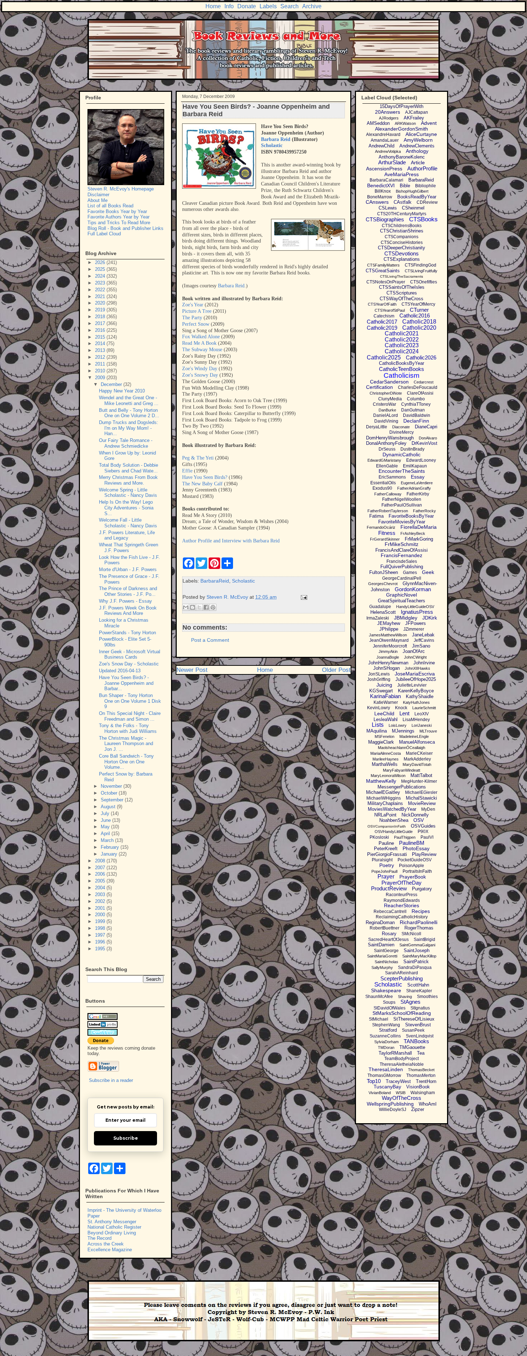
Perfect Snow (195, 324)
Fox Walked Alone (201, 336)
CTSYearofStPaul (390, 310)
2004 (100, 887)
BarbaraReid (214, 581)
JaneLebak (423, 634)
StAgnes (410, 1002)
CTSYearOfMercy (418, 304)
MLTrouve (428, 731)
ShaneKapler (419, 990)
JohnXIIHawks (417, 668)
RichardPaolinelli (418, 922)
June (106, 820)
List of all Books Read (110, 205)
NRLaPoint (385, 815)
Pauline (386, 843)
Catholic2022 (402, 339)
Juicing (384, 685)
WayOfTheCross (401, 1098)
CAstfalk (403, 202)
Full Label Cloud (104, 233)
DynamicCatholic (402, 454)
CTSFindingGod (420, 265)
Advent (429, 123)
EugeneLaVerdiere (417, 483)
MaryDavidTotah (417, 764)
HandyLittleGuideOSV (415, 606)
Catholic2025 (384, 357)
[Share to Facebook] (206, 607)
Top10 (374, 1081)
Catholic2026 (421, 357)
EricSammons (392, 477)
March (108, 840)
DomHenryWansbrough (390, 438)
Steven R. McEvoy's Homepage (120, 189)
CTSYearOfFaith (382, 304)
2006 (100, 874)
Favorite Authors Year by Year (118, 217)
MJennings (403, 731)
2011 (100, 364)
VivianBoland (380, 1093)
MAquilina (376, 731)
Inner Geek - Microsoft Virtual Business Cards (129, 654)
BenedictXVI (381, 185)
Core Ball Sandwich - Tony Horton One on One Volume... (126, 761)
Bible (405, 185)
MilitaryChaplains (385, 803)
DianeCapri (426, 426)
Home (213, 6)
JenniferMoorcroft (390, 646)
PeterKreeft (386, 848)
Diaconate (401, 427)
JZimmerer (413, 629)
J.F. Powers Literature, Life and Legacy (127, 535)
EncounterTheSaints (402, 471)
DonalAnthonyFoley (386, 443)
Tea (420, 1053)
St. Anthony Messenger (111, 1221)
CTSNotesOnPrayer (385, 281)
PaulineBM (411, 843)
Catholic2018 (419, 322)
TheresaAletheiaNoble (402, 1064)
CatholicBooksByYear (401, 363)
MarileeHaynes (385, 759)
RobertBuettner (384, 928)
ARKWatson (405, 123)
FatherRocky (424, 511)
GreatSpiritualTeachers (401, 600)
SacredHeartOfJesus (388, 939)
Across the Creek (105, 1244)
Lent (404, 713)
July (106, 813)
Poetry (386, 865)
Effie (187, 471)
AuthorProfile (422, 168)
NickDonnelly (415, 815)
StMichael (378, 1019)
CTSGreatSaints (383, 270)
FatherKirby (418, 493)
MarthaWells (385, 764)
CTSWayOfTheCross (401, 298)
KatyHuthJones (416, 702)
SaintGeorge (386, 950)
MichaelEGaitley (383, 792)
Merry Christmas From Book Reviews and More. (128, 480)
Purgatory (422, 888)
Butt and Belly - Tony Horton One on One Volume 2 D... (129, 413)
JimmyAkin (388, 651)
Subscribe (125, 1138)
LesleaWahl (386, 719)
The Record (99, 1238)
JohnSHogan (386, 668)
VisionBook (418, 1086)
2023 (100, 283)
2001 (100, 908)
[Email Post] (302, 597)
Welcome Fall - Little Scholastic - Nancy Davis (128, 522)
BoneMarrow (379, 196)
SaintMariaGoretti (382, 956)
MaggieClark (381, 742)
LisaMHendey (416, 719)
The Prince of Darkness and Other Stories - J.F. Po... (128, 591)
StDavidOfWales (389, 1008)
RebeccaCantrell (390, 911)
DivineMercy (401, 432)
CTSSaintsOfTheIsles (401, 287)
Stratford (388, 1030)
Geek (428, 572)
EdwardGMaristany (384, 460)
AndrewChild (381, 146)
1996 (100, 942)
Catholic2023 (402, 345)
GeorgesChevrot (383, 584)
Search (289, 6)
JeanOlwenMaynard (389, 640)
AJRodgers (389, 118)
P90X (423, 831)
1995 (100, 948)
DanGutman (413, 410)
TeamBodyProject (401, 1058)
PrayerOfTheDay (401, 883)
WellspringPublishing (390, 1104)
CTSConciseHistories (402, 242)
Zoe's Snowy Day (200, 375)
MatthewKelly (381, 781)
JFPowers (415, 623)
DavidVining (386, 421)
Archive (312, 6)
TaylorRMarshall (395, 1053)
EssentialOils (383, 482)
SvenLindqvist (419, 1036)
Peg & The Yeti (198, 458)
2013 (100, 350)
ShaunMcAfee (379, 996)
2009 (100, 377)
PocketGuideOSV (415, 859)
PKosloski (379, 837)
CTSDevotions (401, 253)
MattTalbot (421, 775)
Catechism (384, 316)
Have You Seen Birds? (204, 477)
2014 (100, 343)
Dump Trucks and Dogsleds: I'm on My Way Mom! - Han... (128, 428)
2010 (100, 370)
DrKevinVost (424, 443)
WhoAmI (428, 1104)
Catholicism (401, 375)
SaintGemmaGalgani (417, 945)
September (113, 799)
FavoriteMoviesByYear (401, 521)
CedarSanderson (389, 382)
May (106, 826)
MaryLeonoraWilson (388, 775)
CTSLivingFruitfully (421, 271)
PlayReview (424, 854)
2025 (100, 269)
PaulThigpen (405, 837)
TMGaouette (412, 1047)
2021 (100, 296)
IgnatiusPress (417, 612)
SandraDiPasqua (415, 967)
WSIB (400, 1093)
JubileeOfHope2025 (415, 679)
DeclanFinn (416, 421)
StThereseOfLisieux (414, 1019)
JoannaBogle (387, 657)
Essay (417, 477)
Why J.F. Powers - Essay (125, 601)
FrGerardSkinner (385, 539)
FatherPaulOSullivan (401, 505)
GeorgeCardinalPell (401, 578)
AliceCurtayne (421, 134)
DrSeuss (387, 449)
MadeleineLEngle (414, 736)
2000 (100, 914)
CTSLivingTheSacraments (401, 276)
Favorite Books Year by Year (117, 211)
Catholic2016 (414, 315)
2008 (100, 860)
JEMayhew (388, 623)
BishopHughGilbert (412, 191)
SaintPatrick (416, 961)
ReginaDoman (380, 922)
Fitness (386, 533)
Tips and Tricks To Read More (118, 222)
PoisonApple (411, 865)
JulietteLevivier (412, 685)
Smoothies (427, 996)
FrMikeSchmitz (401, 544)
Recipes (421, 911)
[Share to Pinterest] (213, 607)
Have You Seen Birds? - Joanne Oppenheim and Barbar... (126, 683)
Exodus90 (382, 488)
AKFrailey (414, 118)
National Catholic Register (114, 1227)
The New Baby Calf (202, 483)
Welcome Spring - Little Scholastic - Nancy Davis (128, 492)
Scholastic (243, 581)
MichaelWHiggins (383, 798)
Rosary (389, 933)
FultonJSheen (383, 572)
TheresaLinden (386, 1069)
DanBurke (387, 410)
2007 (100, 867)
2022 (100, 289)
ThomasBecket (421, 1070)
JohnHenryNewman (388, 662)
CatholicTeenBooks (401, 369)
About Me (97, 200)
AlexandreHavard (383, 134)
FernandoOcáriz (381, 527)
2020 (100, 303)
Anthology (417, 151)
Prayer (386, 877)
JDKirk (429, 618)
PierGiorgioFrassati (387, 854)
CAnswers (377, 202)
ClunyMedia (390, 398)
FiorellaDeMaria (418, 527)
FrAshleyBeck (412, 533)
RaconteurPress (401, 894)
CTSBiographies (385, 219)
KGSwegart (381, 690)
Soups (389, 1002)
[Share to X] (199, 607)
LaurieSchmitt (424, 708)
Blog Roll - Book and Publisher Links (125, 228)
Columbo (416, 398)
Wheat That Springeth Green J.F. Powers (128, 547)
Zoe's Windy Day (199, 368)
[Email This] (185, 607)
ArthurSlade (392, 162)
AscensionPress (384, 168)
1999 (100, 921)
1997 (100, 935)
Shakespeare (386, 990)
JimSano (421, 646)
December (112, 384)
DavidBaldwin (416, 415)
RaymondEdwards (402, 900)
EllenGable (387, 466)
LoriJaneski (422, 725)
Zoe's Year (192, 304)
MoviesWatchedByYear (392, 809)
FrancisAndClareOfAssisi (401, 550)
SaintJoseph (416, 950)
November (112, 786)
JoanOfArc (414, 651)
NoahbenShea (393, 820)
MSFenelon (384, 736)
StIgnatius (420, 1008)
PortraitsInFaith (417, 871)
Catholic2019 (382, 328)
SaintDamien (381, 944)
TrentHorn (426, 1081)
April (106, 833)
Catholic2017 (382, 322)
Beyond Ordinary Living (111, 1232)
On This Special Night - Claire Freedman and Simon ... (130, 716)
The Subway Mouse (202, 349)
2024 (100, 276)
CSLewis (388, 208)
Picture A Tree (197, 311)
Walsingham (422, 1092)
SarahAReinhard (401, 972)
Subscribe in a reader (111, 1080)
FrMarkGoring (419, 539)
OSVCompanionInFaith (386, 826)
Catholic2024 (402, 351)
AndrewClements (417, 146)
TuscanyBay (387, 1086)
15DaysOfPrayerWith (401, 106)
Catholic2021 (402, 333)
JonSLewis (379, 674)
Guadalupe (380, 606)
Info (229, 6)
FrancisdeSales (401, 561)
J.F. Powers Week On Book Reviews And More (128, 610)
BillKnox (383, 191)
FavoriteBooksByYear (411, 516)
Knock (401, 707)
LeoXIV (421, 713)
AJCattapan (416, 112)
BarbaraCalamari (386, 180)
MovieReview (422, 803)
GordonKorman (413, 589)
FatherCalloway (388, 494)
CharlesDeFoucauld (417, 387)
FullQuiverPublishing (401, 566)
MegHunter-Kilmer (419, 781)
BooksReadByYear (416, 196)
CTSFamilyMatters (383, 265)
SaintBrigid (424, 939)
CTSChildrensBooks (402, 225)
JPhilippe (388, 629)
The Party (192, 317)
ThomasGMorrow (384, 1075)
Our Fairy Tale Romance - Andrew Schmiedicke (125, 443)
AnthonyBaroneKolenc (402, 157)
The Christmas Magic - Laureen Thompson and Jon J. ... (126, 743)
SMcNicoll (411, 933)
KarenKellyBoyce (416, 690)
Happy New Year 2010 (122, 391)
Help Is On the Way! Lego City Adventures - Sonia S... (126, 507)
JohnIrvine (424, 662)
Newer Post (192, 670)
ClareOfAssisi (420, 393)
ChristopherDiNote (386, 393)
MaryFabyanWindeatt (401, 770)
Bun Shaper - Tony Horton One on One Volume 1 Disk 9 (130, 701)
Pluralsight (382, 859)
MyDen (428, 809)
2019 (100, 309)
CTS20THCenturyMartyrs (401, 213)
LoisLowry (398, 725)
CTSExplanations (402, 259)
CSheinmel (413, 208)
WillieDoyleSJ (392, 1109)
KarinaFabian (385, 696)
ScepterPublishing (401, 978)
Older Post (336, 670)
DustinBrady (412, 449)
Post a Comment (210, 640)
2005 (100, 881)
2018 (100, 316)
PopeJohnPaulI (384, 871)
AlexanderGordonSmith (401, 129)
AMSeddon (378, 123)
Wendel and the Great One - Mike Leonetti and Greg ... (128, 400)
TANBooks (416, 1041)
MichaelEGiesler (421, 792)
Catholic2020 (419, 328)
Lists (378, 725)
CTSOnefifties (423, 281)
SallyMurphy (382, 967)
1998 (100, 928)
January (110, 854)
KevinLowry (378, 707)
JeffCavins (424, 640)
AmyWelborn (418, 140)
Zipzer (417, 1109)
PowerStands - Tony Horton (127, 632)
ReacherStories (401, 905)
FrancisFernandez (401, 555)
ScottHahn (418, 985)
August (109, 806)
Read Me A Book (199, 343)
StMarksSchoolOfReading (401, 1013)
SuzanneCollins (385, 1036)
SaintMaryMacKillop (419, 956)
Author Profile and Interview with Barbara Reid (231, 540)
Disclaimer (98, 194)
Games (410, 572)
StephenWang (386, 1024)
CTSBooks (423, 219)
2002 (100, 901)
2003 (100, 894)
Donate (246, 6)
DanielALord (385, 415)
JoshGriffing (378, 679)
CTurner (419, 310)
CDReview (427, 202)
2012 (100, 357)
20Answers (387, 112)
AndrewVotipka (388, 151)
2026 (100, 262)
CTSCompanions (401, 236)
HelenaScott (383, 612)
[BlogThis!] (192, 607)
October (110, 793)
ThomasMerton (421, 1075)
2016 (100, 330)
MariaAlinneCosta (385, 753)
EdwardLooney (421, 460)
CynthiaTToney (416, 404)
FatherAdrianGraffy (414, 488)
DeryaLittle (376, 426)
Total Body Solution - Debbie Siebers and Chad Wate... (128, 468)
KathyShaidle (419, 696)
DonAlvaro (428, 438)
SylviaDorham (386, 1042)
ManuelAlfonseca (417, 742)
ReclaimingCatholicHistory (402, 916)
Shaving (405, 996)
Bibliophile (425, 185)
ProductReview (389, 888)
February (110, 847)
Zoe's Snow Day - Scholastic (129, 664)
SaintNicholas (386, 962)
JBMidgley (405, 618)
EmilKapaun (415, 466)
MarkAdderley (417, 759)
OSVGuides (423, 826)
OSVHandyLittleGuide (394, 831)
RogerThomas (418, 928)
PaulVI (427, 837)
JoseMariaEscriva (415, 674)
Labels (268, 6)
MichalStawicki (421, 798)
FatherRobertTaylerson (387, 511)
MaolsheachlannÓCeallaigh (401, 747)
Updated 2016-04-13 (120, 670)
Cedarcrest (423, 382)
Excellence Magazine (109, 1249)
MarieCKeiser (419, 753)
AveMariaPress (401, 174)
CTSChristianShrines (401, 231)
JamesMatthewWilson (388, 635)
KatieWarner (386, 702)
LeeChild (384, 713)
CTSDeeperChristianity (401, 247)
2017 (100, 323)
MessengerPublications (402, 787)
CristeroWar (384, 404)
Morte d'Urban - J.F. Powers (128, 569)
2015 (100, 337)
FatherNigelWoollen (401, 499)
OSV (418, 820)
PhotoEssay (416, 848)
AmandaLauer (385, 140)
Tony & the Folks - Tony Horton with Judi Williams (128, 728)
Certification (379, 387)
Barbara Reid (275, 139)
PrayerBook (412, 877)
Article (418, 162)
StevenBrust (418, 1024)
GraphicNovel (401, 595)
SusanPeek (413, 1030)
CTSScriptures (401, 293)
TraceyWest (398, 1081)
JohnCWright (415, 657)
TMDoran (386, 1047)
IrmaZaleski (377, 618)
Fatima (376, 516)
